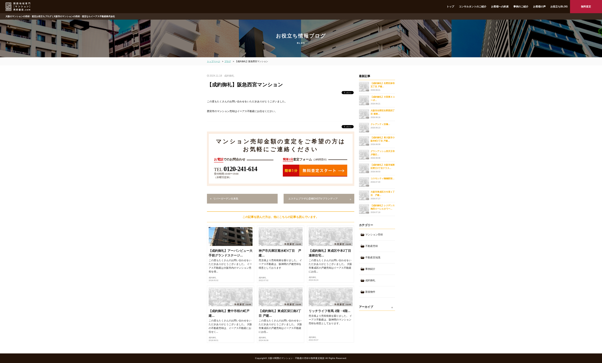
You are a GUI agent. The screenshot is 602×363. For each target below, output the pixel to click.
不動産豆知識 (372, 257)
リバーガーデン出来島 (225, 198)
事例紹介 (370, 269)
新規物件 (370, 291)
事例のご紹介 (520, 6)
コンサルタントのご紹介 (472, 6)
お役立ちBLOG (559, 6)
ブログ (227, 61)
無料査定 (586, 6)
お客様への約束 (500, 6)
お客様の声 (539, 6)
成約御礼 (229, 75)
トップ (450, 6)
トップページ (213, 61)
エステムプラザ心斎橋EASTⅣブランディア (313, 198)
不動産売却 (371, 246)
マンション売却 (374, 234)
